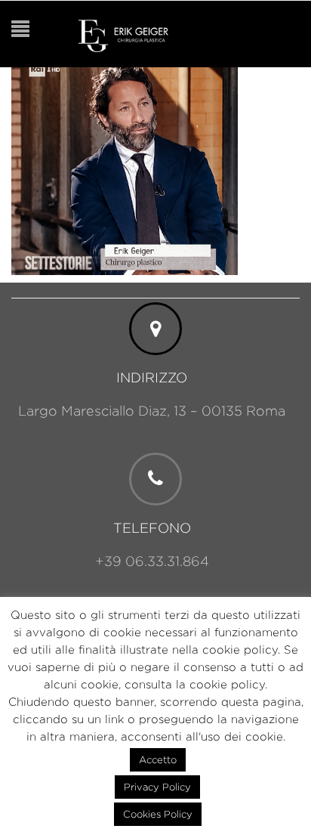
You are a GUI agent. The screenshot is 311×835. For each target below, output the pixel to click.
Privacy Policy (157, 786)
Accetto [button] (158, 759)
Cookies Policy (157, 814)
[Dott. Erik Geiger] (123, 34)
